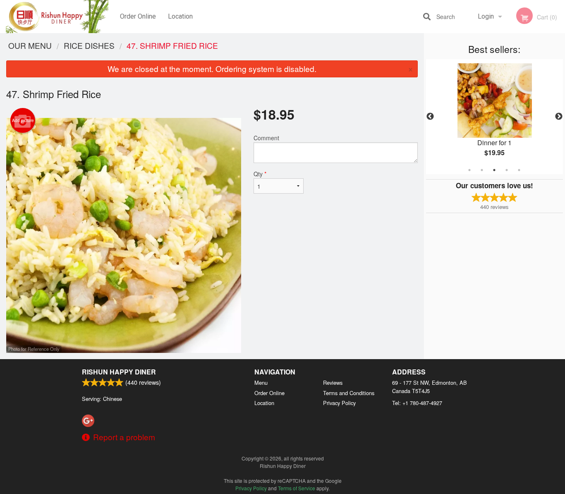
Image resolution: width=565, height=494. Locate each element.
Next (559, 117)
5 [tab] (519, 170)
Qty (260, 174)
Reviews (332, 382)
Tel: (417, 403)
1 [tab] (469, 170)
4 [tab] (507, 170)
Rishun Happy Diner (119, 371)
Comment (266, 138)
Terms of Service (296, 488)
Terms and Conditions (348, 393)
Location (180, 16)
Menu (261, 382)
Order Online (138, 16)
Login (486, 16)
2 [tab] (482, 170)
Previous (430, 117)
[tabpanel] (494, 116)
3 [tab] (494, 170)
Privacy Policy (339, 403)
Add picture (23, 120)
